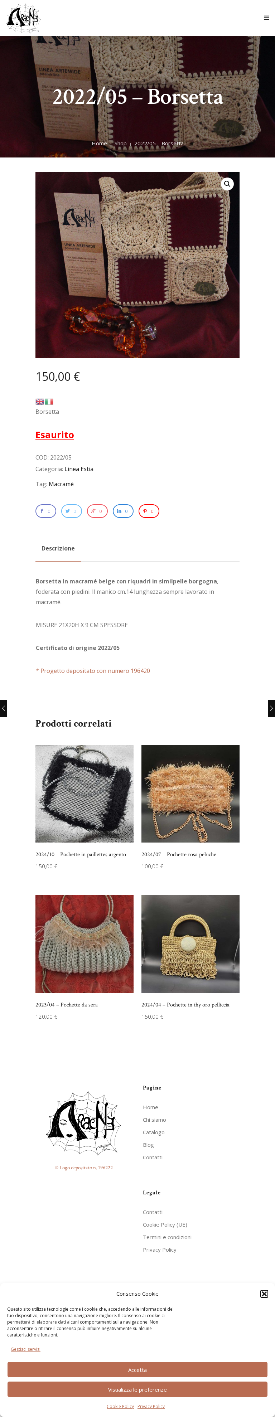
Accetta (137, 1369)
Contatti (153, 1157)
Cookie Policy (120, 1406)
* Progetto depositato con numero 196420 (93, 671)
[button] (264, 1293)
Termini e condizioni (167, 1237)
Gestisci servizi (25, 1349)
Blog (148, 1144)
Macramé (61, 484)
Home (99, 143)
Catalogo (154, 1132)
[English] (40, 401)
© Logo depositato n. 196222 (84, 1167)
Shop (121, 143)
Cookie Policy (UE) (165, 1224)
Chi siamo (154, 1119)
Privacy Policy (151, 1406)
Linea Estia (78, 469)
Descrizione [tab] (58, 548)
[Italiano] (49, 401)
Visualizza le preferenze (137, 1389)
